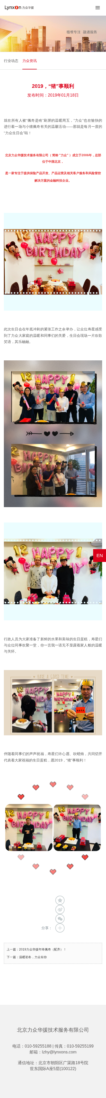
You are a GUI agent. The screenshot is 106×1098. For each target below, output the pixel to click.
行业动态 (11, 61)
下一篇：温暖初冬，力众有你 (27, 957)
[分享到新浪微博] (60, 909)
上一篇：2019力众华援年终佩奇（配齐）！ (36, 949)
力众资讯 (29, 61)
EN (99, 555)
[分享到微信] (60, 918)
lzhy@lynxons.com (59, 1052)
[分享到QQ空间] (60, 900)
